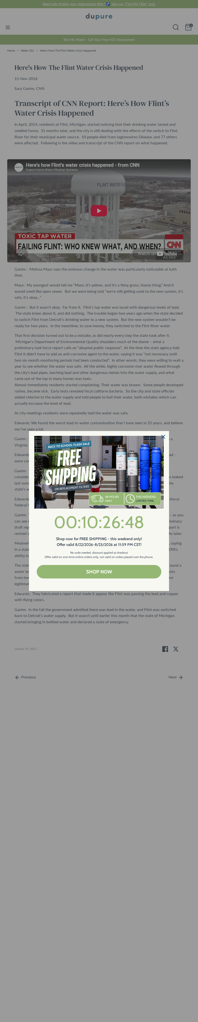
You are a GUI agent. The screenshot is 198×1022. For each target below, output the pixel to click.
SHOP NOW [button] (99, 572)
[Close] (163, 437)
